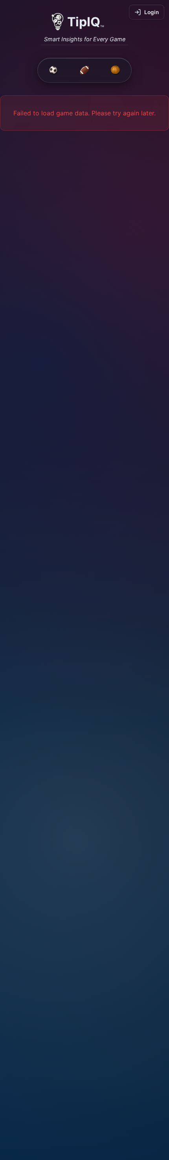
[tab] (53, 70)
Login (151, 12)
